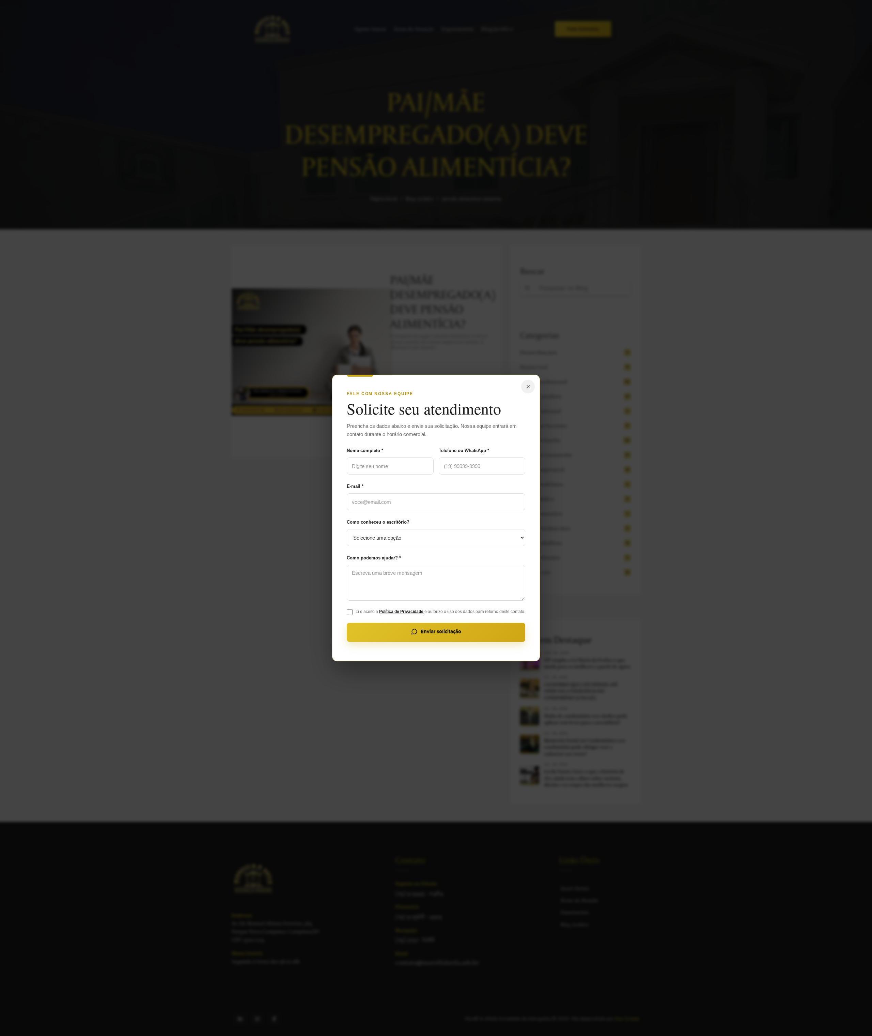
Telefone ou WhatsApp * (464, 450)
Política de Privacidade (401, 611)
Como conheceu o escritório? (378, 522)
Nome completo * (365, 450)
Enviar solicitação (441, 631)
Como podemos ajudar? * (374, 557)
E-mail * (355, 486)
